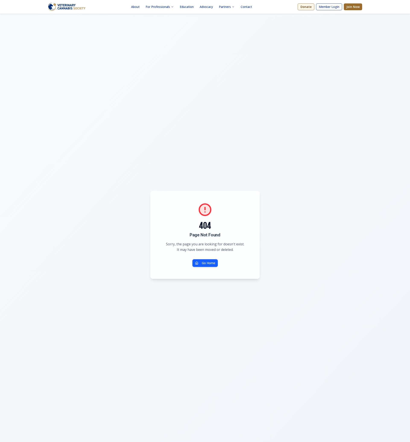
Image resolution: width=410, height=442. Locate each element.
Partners (225, 7)
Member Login (329, 7)
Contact (246, 7)
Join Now (353, 7)
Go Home (208, 263)
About (135, 7)
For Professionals (158, 7)
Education (187, 7)
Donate (306, 7)
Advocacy (206, 7)
